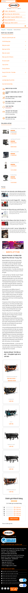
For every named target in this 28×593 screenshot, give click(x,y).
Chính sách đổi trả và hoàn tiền (9, 580)
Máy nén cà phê (6, 53)
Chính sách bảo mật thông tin (9, 578)
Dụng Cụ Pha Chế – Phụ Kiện (8, 72)
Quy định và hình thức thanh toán (10, 571)
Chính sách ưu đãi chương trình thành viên (12, 583)
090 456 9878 (13, 553)
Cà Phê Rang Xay (6, 41)
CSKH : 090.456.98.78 (10, 11)
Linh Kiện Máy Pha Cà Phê (8, 80)
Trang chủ (3, 29)
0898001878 (8, 558)
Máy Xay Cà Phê (6, 49)
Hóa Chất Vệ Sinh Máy (7, 84)
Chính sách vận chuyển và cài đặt (10, 573)
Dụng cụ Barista (6, 68)
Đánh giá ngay (14, 518)
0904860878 (15, 558)
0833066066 (13, 552)
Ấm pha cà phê (5, 60)
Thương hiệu (9, 29)
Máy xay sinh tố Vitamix (7, 57)
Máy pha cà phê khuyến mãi (8, 37)
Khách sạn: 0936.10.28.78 (11, 22)
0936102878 (4, 553)
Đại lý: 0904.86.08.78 (10, 20)
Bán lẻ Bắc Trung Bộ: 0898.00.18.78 (13, 17)
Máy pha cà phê (6, 45)
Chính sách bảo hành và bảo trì (9, 576)
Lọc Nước (4, 76)
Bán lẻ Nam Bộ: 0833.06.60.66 (12, 14)
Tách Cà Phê (5, 64)
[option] (13, 245)
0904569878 (8, 107)
